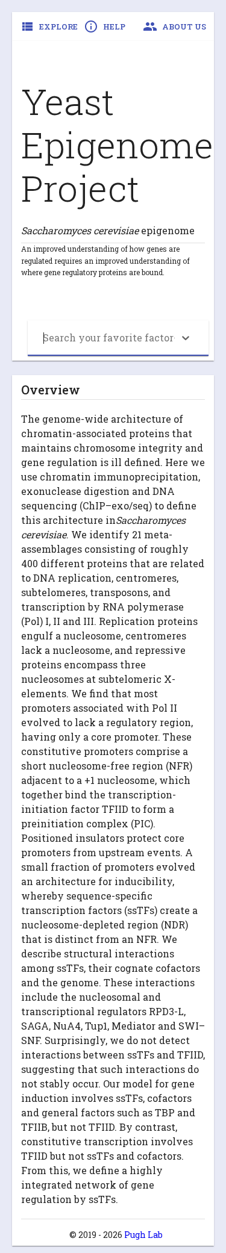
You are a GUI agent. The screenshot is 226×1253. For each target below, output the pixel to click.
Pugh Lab (143, 1234)
